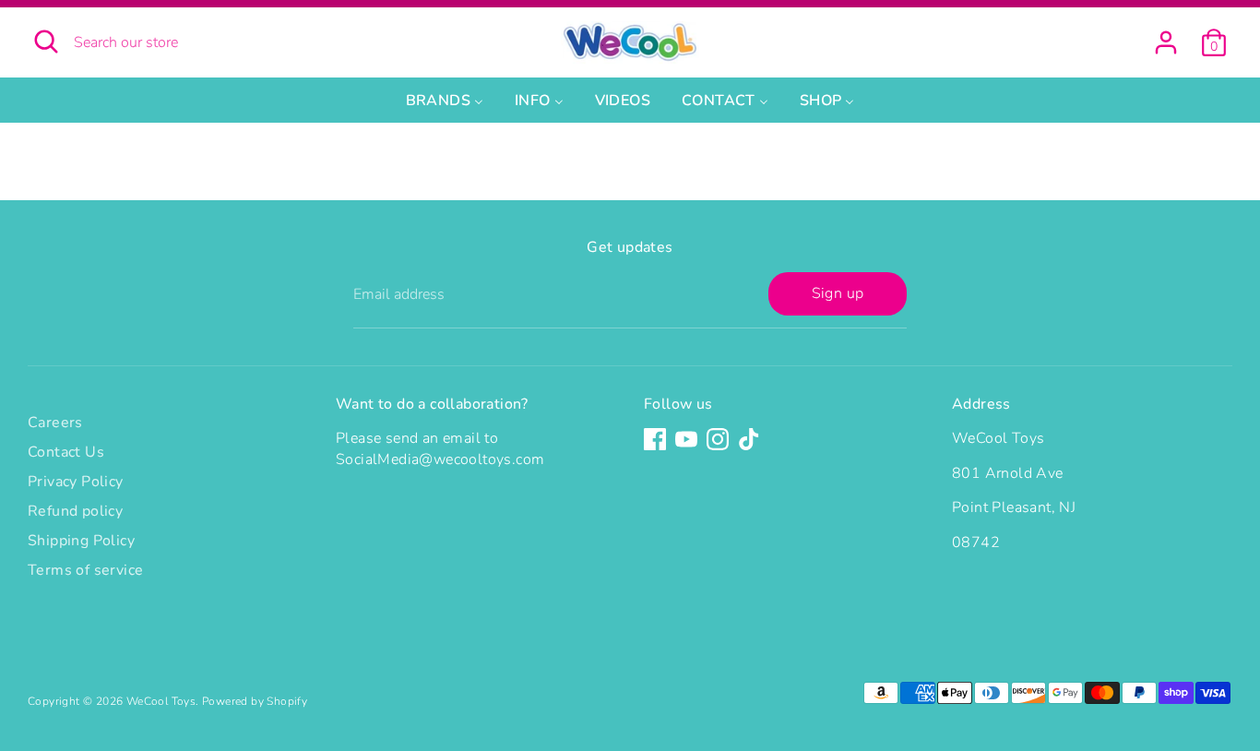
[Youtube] (686, 439)
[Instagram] (718, 439)
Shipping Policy (81, 540)
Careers (55, 422)
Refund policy (75, 511)
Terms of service (85, 570)
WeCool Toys (161, 701)
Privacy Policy (76, 481)
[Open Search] (46, 41)
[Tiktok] (749, 439)
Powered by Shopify (254, 701)
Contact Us (66, 452)
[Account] (1165, 42)
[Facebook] (655, 439)
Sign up (838, 293)
